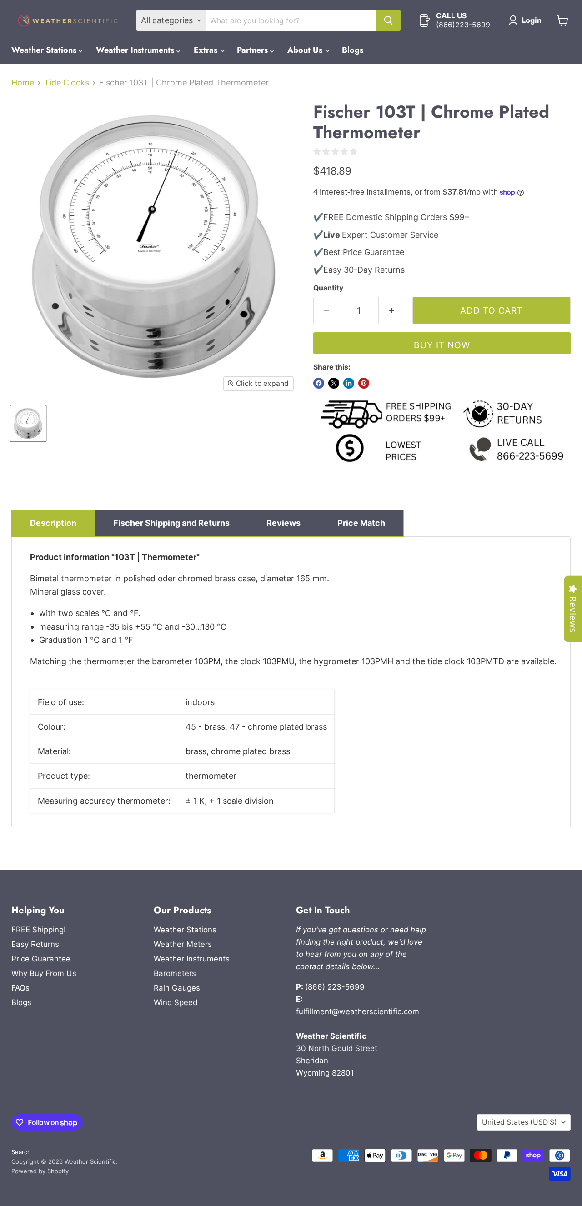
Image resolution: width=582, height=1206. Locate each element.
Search (21, 1152)
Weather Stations (45, 50)
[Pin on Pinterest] (363, 383)
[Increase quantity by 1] (391, 310)
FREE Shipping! (38, 929)
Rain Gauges (177, 987)
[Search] (388, 20)
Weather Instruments (136, 50)
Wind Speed (175, 1002)
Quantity (328, 288)
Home (22, 82)
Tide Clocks (66, 82)
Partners (253, 50)
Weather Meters (183, 944)
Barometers (175, 973)
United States (519, 1122)
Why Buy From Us (43, 973)
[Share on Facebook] (318, 383)
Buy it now (442, 345)
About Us (306, 50)
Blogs (352, 50)
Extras (207, 50)
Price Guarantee (40, 958)
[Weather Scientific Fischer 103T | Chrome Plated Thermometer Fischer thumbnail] (28, 423)
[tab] (53, 523)
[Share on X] (333, 383)
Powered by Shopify (40, 1171)
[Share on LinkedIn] (348, 383)
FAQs (20, 987)
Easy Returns (35, 944)
